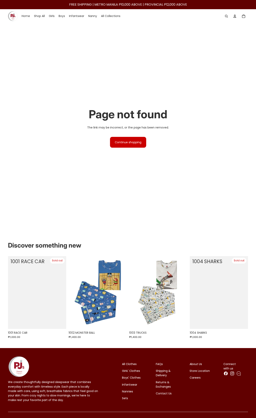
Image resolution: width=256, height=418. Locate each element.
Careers (195, 378)
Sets (125, 398)
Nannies (127, 391)
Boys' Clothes (131, 378)
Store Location (200, 371)
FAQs (159, 364)
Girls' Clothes (131, 371)
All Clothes (129, 364)
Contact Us (164, 393)
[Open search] (226, 16)
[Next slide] (121, 292)
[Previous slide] (75, 292)
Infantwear (129, 385)
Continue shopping (128, 142)
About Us (196, 364)
